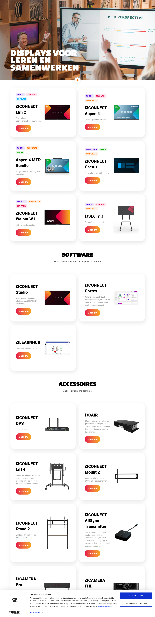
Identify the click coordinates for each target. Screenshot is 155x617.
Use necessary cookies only (136, 603)
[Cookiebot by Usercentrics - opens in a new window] (15, 612)
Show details (35, 612)
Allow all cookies (136, 596)
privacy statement (105, 606)
